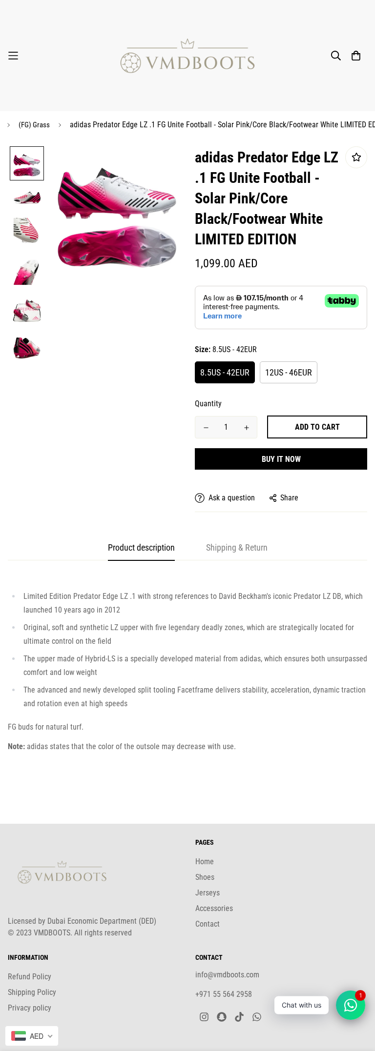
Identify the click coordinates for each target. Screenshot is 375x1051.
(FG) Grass (34, 124)
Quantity (208, 403)
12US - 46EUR (288, 372)
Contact (207, 924)
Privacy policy (29, 1007)
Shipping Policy (32, 992)
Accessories (214, 908)
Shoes (204, 877)
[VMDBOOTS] (187, 55)
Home (204, 861)
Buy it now (281, 459)
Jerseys (207, 892)
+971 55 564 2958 (223, 994)
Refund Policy (29, 976)
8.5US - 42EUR (225, 372)
